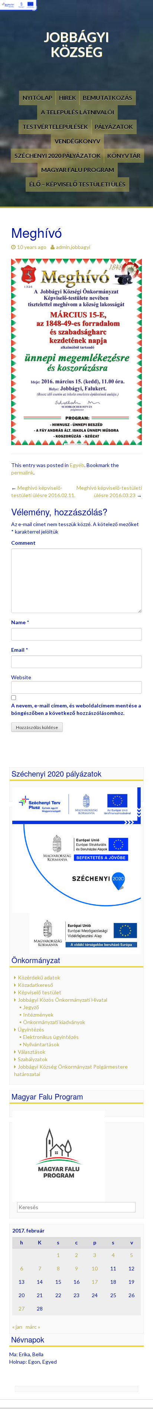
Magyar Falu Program (77, 169)
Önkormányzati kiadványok (54, 1022)
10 (95, 1268)
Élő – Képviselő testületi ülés (77, 184)
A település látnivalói (77, 112)
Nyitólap (37, 97)
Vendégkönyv (77, 141)
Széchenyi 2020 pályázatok (57, 155)
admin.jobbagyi (73, 247)
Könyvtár (123, 155)
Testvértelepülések (55, 126)
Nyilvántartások (41, 1044)
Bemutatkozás (107, 97)
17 (95, 1282)
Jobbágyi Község (76, 44)
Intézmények (38, 1014)
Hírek (67, 97)
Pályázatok (114, 126)
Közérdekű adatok (39, 977)
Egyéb (77, 465)
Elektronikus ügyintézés (51, 1037)
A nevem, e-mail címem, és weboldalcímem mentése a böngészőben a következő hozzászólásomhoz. (76, 709)
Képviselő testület (39, 992)
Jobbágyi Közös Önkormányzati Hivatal (62, 1000)
